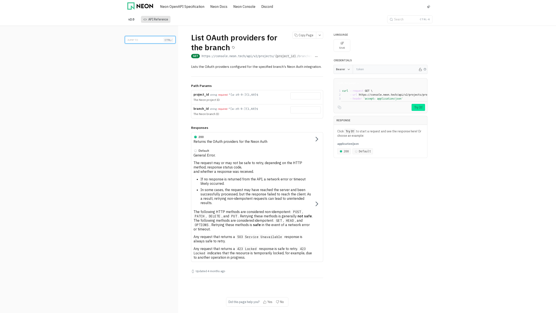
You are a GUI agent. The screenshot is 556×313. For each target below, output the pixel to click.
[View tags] (233, 48)
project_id (201, 95)
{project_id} (285, 56)
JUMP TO (149, 40)
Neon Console (244, 6)
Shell (342, 47)
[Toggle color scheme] (428, 6)
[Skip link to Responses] (188, 128)
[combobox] (305, 95)
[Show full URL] (316, 56)
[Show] (420, 69)
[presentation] (421, 95)
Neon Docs (218, 6)
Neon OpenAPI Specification (182, 6)
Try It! (418, 107)
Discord (267, 6)
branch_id (201, 109)
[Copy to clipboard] (321, 56)
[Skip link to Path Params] (188, 86)
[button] (425, 69)
